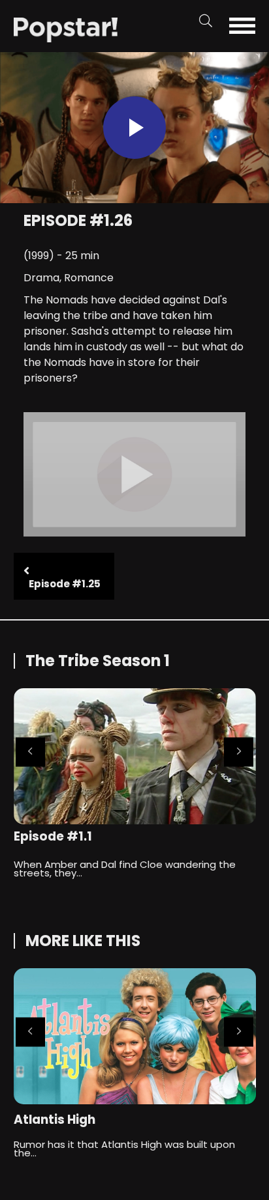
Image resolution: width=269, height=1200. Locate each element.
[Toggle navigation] (247, 26)
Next (238, 751)
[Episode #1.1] (135, 756)
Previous (30, 751)
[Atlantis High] (135, 1036)
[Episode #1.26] (66, 29)
